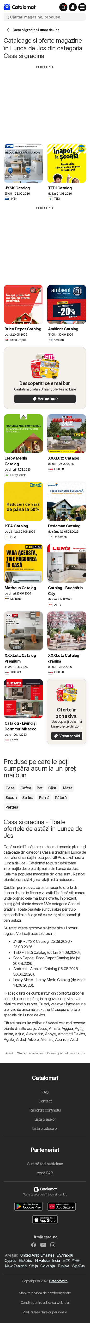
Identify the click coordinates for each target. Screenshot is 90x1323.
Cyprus (10, 1260)
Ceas (10, 788)
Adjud (19, 1034)
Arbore (33, 1039)
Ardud (21, 1039)
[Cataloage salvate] (63, 7)
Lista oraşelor (45, 1119)
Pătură (61, 797)
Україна (78, 1266)
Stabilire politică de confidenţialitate (45, 1293)
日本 (66, 1260)
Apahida (61, 1039)
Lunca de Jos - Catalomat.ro (26, 863)
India (56, 1260)
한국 (75, 1260)
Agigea (67, 1028)
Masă (67, 788)
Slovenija (47, 1266)
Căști (52, 788)
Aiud (74, 1039)
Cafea (25, 788)
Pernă (44, 797)
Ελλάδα (26, 1260)
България (65, 1255)
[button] (73, 7)
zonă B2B (45, 1173)
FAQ (44, 1092)
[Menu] (82, 7)
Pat (39, 788)
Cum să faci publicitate (45, 1163)
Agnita (9, 1039)
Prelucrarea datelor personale (45, 1312)
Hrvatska (42, 1260)
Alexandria (34, 1034)
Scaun (11, 797)
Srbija (33, 1266)
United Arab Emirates (37, 1255)
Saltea (27, 797)
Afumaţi (46, 1039)
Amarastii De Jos (71, 1034)
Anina (8, 1034)
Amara (54, 1028)
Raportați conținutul (45, 1110)
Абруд (50, 1034)
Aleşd (42, 1028)
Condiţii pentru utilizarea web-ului (45, 1302)
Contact (44, 1101)
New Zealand (15, 1266)
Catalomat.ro (58, 1281)
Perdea (12, 807)
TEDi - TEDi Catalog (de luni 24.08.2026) (46, 952)
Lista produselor (45, 1128)
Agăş (79, 1028)
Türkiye (63, 1266)
